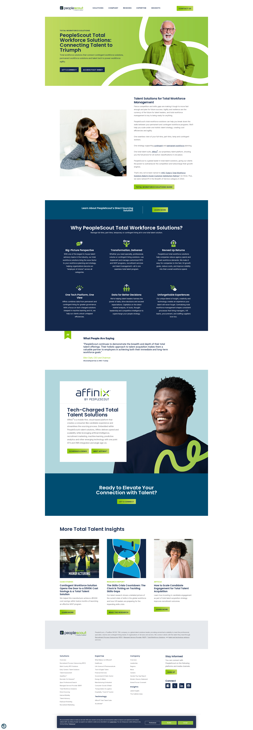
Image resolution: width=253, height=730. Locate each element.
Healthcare (98, 663)
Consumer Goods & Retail (103, 685)
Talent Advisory (65, 698)
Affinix (155, 152)
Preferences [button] (72, 724)
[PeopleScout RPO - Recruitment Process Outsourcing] (72, 8)
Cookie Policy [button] (113, 722)
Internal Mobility (65, 695)
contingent (158, 146)
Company (113, 8)
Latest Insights (134, 691)
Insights (155, 8)
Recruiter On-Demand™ (67, 679)
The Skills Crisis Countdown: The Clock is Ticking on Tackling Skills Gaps (126, 588)
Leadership (134, 663)
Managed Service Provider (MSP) (135, 637)
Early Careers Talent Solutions (69, 669)
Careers (132, 673)
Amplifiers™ (63, 676)
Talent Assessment (66, 673)
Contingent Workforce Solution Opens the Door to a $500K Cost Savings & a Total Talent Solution (79, 590)
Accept (185, 722)
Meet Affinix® (100, 451)
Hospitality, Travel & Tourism (104, 692)
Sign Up (171, 672)
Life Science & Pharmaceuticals (105, 666)
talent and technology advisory (179, 637)
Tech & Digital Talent (101, 669)
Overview (63, 660)
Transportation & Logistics (103, 689)
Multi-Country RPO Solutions (69, 666)
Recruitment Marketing (67, 705)
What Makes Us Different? (103, 660)
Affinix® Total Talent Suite (103, 700)
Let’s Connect (69, 70)
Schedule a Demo (78, 451)
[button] (3, 726)
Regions (127, 8)
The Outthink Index (136, 694)
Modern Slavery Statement (139, 679)
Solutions (98, 8)
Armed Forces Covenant (138, 682)
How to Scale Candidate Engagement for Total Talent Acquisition (171, 588)
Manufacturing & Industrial (103, 682)
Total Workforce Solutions (156, 637)
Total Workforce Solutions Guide (154, 187)
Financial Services (101, 673)
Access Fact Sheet (93, 70)
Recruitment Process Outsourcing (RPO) (109, 637)
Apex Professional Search (68, 682)
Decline (169, 722)
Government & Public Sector (104, 676)
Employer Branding (66, 701)
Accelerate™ (99, 703)
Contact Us (185, 8)
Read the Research (118, 612)
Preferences (152, 722)
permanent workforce (175, 146)
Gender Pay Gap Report (138, 676)
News (132, 669)
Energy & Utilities (100, 679)
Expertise (141, 8)
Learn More (160, 210)
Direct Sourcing (65, 692)
